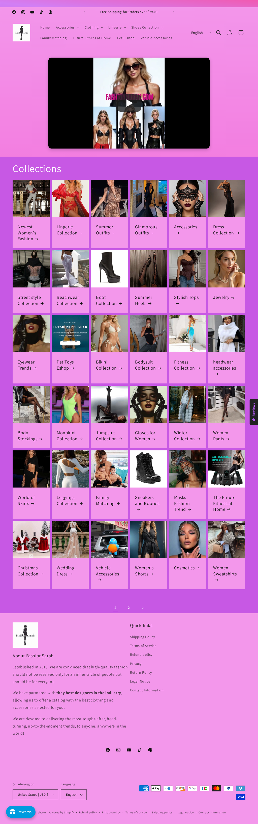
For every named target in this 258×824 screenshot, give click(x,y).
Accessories (185, 227)
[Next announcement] (173, 12)
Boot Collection (106, 300)
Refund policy (141, 654)
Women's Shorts (144, 570)
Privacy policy (111, 812)
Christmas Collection (28, 570)
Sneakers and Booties (147, 500)
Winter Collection (184, 435)
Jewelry (221, 297)
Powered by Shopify (61, 812)
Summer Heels (143, 300)
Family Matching (105, 500)
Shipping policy (162, 812)
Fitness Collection (184, 365)
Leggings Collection (67, 500)
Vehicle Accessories (107, 570)
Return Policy (141, 672)
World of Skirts (26, 500)
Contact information (212, 812)
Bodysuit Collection (145, 365)
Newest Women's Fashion (27, 232)
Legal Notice (140, 681)
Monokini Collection (67, 435)
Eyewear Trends (26, 365)
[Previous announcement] (84, 12)
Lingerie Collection (67, 229)
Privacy (135, 663)
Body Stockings (27, 435)
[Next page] (142, 607)
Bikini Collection (106, 365)
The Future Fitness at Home (224, 503)
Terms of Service (143, 645)
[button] (67, 27)
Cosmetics (184, 568)
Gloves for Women (145, 435)
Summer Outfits (104, 229)
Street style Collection (29, 300)
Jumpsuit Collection (106, 435)
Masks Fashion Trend (182, 503)
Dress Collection (223, 229)
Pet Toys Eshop (65, 365)
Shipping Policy (142, 637)
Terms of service (136, 812)
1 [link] (115, 607)
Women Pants (221, 435)
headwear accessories (224, 365)
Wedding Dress (65, 570)
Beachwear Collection (68, 300)
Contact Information (147, 690)
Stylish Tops (186, 297)
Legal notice (185, 812)
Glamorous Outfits (146, 229)
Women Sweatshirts (225, 570)
